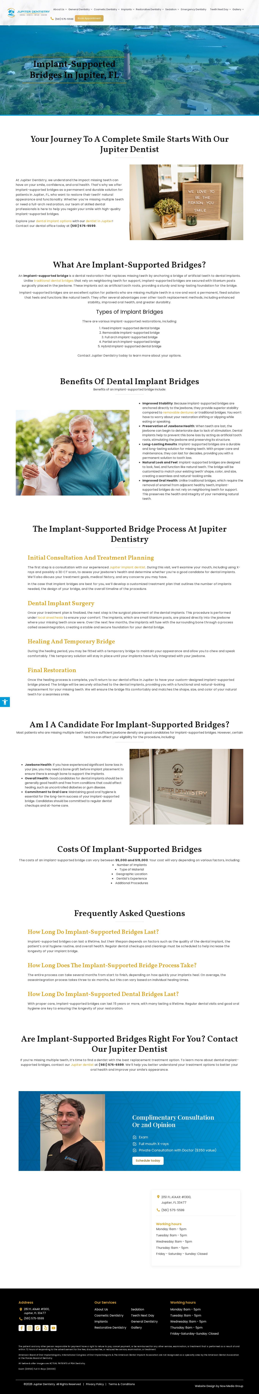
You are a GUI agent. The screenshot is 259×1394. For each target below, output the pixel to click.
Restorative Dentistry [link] (148, 9)
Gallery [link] (236, 9)
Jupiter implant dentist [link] (127, 567)
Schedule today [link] (148, 1160)
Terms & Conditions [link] (121, 1384)
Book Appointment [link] (89, 18)
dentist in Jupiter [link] (99, 221)
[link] (5, 702)
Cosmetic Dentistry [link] (105, 9)
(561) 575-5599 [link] (63, 19)
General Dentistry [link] (79, 9)
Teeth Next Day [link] (219, 9)
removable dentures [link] (178, 412)
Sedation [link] (171, 9)
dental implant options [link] (54, 221)
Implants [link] (126, 9)
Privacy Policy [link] (95, 1384)
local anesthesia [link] (50, 617)
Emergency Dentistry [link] (193, 9)
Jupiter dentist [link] (82, 1065)
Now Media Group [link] (231, 1386)
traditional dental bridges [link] (54, 280)
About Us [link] (58, 9)
